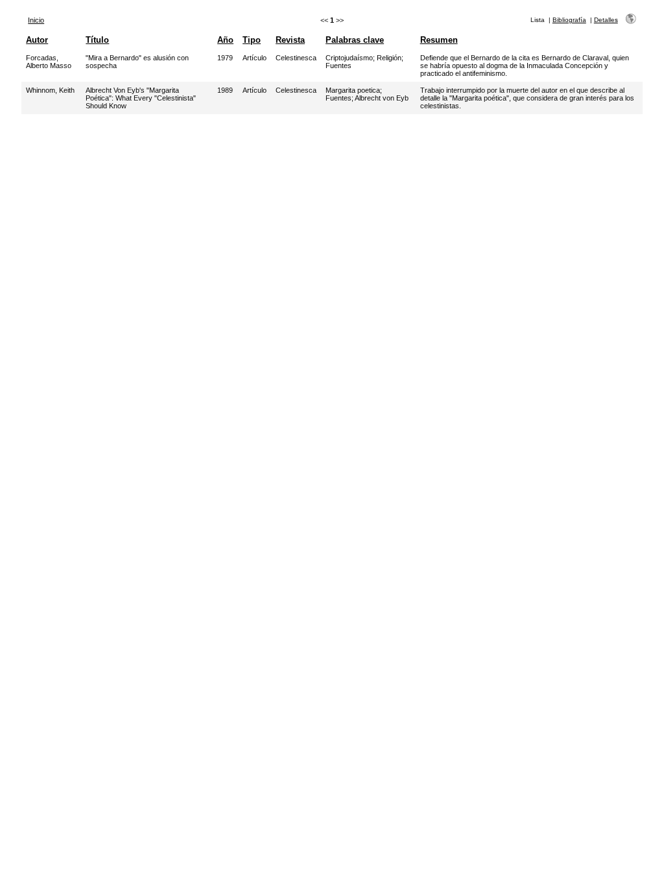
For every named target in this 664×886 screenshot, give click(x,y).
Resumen (439, 40)
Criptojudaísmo (349, 58)
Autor (37, 40)
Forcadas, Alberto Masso (48, 61)
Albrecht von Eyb (382, 98)
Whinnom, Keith (50, 90)
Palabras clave (355, 40)
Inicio (36, 20)
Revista (290, 40)
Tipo (252, 40)
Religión (389, 58)
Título (97, 40)
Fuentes (338, 65)
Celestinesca (296, 58)
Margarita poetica (353, 90)
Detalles (606, 19)
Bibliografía (569, 19)
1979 (225, 58)
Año (225, 40)
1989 (225, 90)
